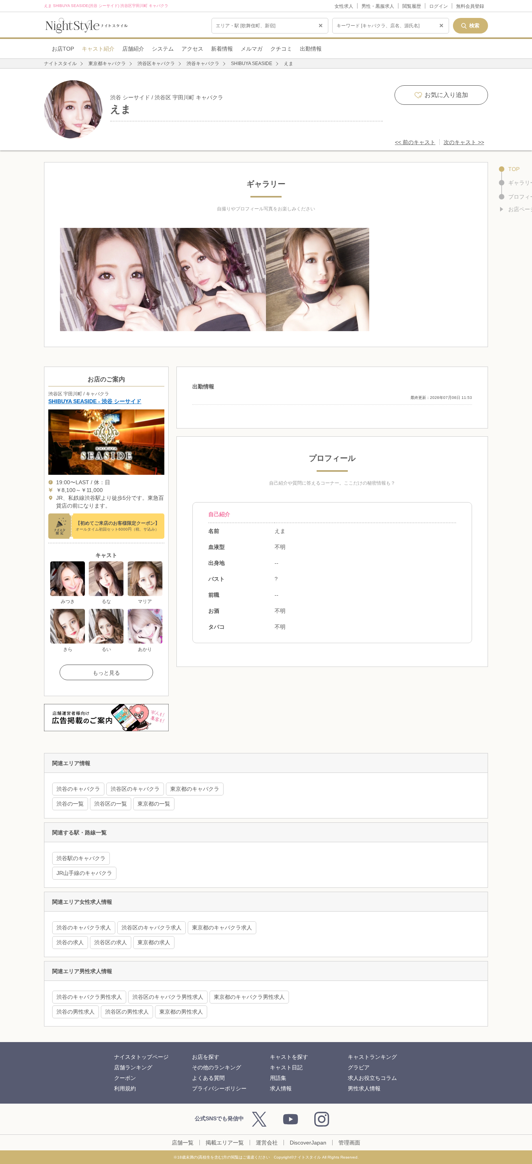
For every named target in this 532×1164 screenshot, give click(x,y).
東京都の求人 (153, 942)
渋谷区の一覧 (110, 804)
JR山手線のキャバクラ (84, 873)
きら (67, 649)
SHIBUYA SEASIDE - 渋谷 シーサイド (94, 401)
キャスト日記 (286, 1067)
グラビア (359, 1067)
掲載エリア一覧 (225, 1142)
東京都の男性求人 (181, 1012)
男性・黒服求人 (377, 6)
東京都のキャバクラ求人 (222, 927)
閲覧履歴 (411, 6)
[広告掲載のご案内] (106, 717)
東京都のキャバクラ (194, 789)
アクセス (192, 49)
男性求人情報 (364, 1088)
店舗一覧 (183, 1142)
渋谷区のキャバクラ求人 (151, 927)
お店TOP (63, 49)
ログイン (438, 6)
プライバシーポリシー (219, 1088)
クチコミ (281, 49)
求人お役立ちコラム (372, 1078)
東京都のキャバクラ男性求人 (249, 997)
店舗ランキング (133, 1067)
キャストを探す (289, 1057)
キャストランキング (372, 1057)
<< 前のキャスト (415, 142)
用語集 (278, 1078)
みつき (68, 601)
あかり (145, 649)
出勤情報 (311, 49)
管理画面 (349, 1142)
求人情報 (281, 1088)
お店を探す (205, 1057)
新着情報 (222, 49)
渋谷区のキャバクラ (135, 789)
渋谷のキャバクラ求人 (83, 927)
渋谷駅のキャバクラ (81, 858)
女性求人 (344, 6)
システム (163, 49)
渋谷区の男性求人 (127, 1012)
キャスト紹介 (98, 49)
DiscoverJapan (308, 1142)
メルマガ (251, 49)
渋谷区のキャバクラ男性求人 (167, 997)
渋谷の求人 (70, 942)
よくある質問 (208, 1078)
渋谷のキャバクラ (78, 789)
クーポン (125, 1078)
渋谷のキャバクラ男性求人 (89, 997)
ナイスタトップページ (141, 1057)
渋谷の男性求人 (75, 1012)
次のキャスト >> (464, 142)
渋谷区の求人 (110, 942)
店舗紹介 (133, 49)
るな (106, 601)
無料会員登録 (470, 6)
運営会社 (267, 1142)
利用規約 (125, 1088)
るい (106, 649)
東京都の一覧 (153, 804)
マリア (145, 601)
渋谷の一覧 (70, 804)
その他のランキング (216, 1067)
